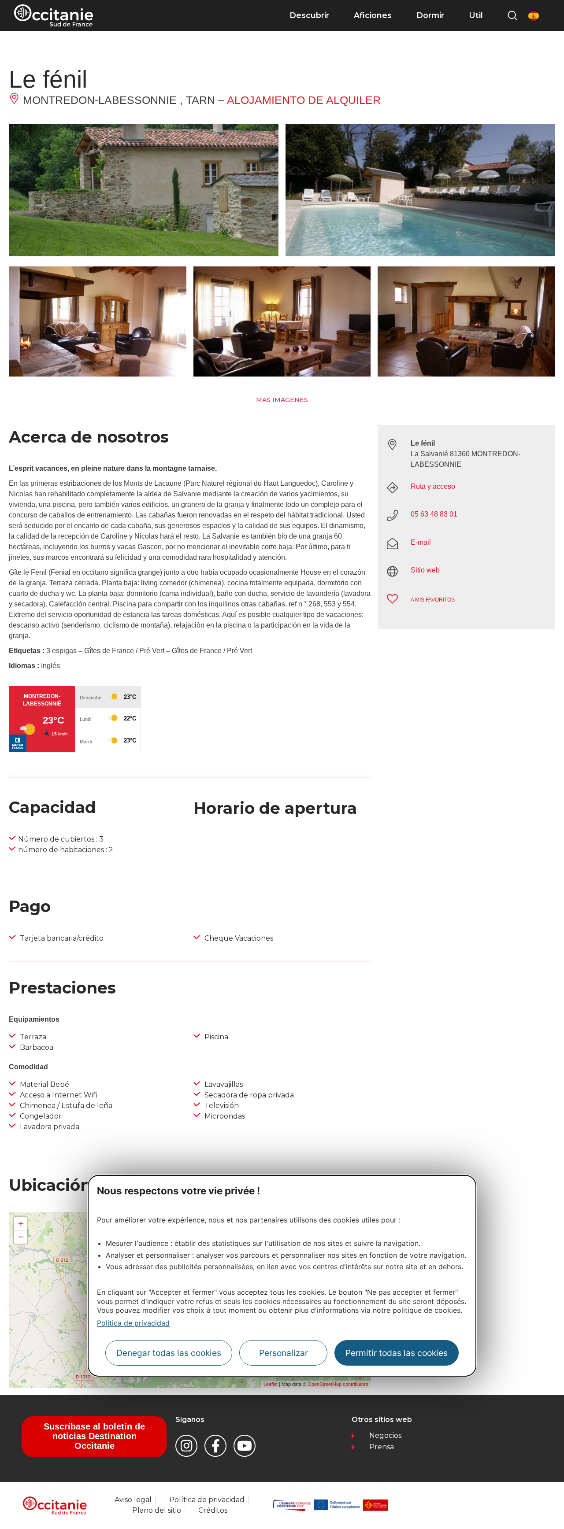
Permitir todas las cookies (396, 1353)
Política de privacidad (133, 1322)
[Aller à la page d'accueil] (53, 15)
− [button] (21, 1236)
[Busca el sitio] (512, 15)
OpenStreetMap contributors (338, 1384)
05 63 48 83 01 (434, 514)
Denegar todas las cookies (168, 1353)
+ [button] (21, 1223)
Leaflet (270, 1384)
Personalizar (283, 1353)
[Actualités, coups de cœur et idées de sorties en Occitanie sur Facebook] (215, 1446)
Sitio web (425, 570)
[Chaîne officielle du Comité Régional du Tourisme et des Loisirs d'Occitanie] (245, 1446)
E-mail (421, 542)
